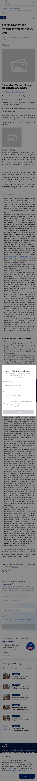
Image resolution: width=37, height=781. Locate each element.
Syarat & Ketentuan (20, 404)
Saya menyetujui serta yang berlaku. (17, 405)
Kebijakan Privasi (10, 406)
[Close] (33, 367)
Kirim (19, 412)
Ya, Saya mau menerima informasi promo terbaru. (19, 401)
